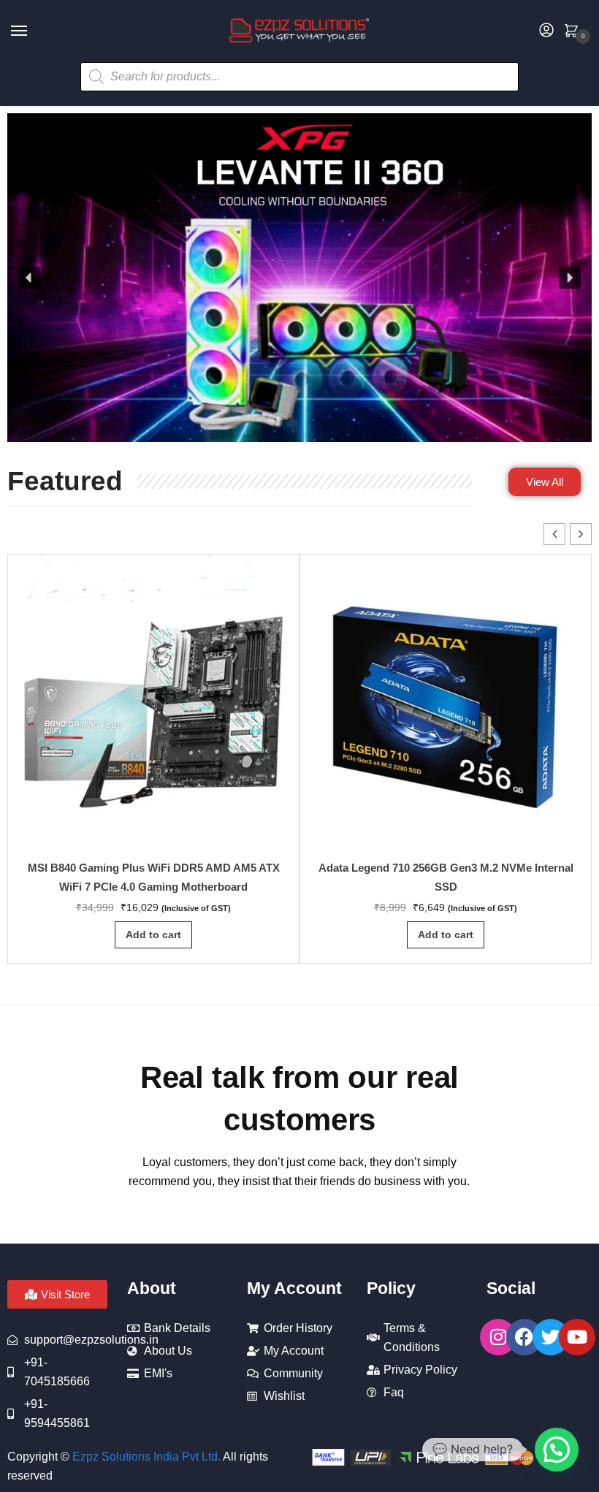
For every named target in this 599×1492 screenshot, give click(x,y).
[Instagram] (498, 1337)
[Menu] (33, 31)
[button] (29, 278)
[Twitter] (551, 1337)
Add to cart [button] (153, 934)
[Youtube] (577, 1337)
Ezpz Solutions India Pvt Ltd (145, 1456)
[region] (299, 277)
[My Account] (546, 31)
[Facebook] (524, 1337)
